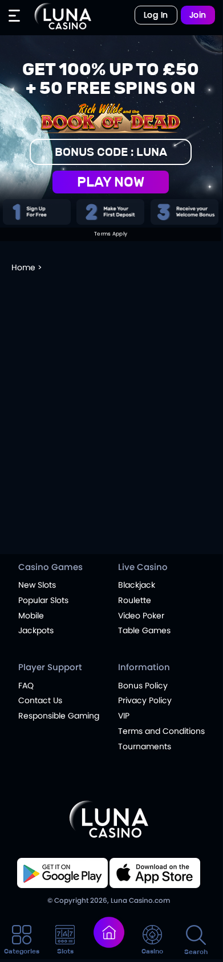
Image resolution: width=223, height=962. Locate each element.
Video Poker (141, 615)
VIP (123, 715)
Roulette (134, 600)
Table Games (144, 630)
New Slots (37, 585)
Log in (156, 14)
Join (197, 14)
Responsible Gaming (58, 715)
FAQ (26, 685)
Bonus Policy (143, 685)
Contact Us (40, 700)
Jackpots (36, 630)
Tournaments (144, 746)
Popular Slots (43, 600)
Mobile (31, 615)
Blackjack (136, 585)
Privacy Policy (145, 700)
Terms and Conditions (161, 731)
